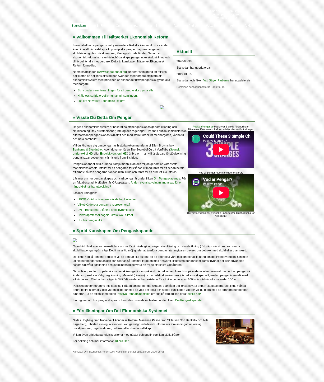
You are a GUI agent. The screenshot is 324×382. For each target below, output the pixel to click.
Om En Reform (100, 25)
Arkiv (248, 25)
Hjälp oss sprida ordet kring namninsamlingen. (108, 95)
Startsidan (79, 25)
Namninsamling (158, 25)
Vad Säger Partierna (187, 25)
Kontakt (77, 351)
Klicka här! (194, 294)
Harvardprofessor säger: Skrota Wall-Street (105, 215)
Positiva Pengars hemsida (133, 294)
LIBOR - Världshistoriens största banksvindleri (107, 199)
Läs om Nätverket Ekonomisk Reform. (102, 101)
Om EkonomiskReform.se (99, 351)
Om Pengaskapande (129, 25)
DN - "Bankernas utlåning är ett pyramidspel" (106, 210)
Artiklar (234, 25)
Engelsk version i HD (113, 153)
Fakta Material (215, 25)
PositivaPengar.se (203, 126)
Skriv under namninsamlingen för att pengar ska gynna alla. (116, 90)
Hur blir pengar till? (90, 220)
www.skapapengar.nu (112, 72)
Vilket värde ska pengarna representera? (104, 204)
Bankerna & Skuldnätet (87, 149)
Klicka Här (121, 341)
